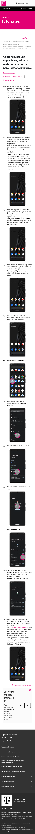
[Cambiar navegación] (28, 8)
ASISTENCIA (6, 9)
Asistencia (5, 17)
